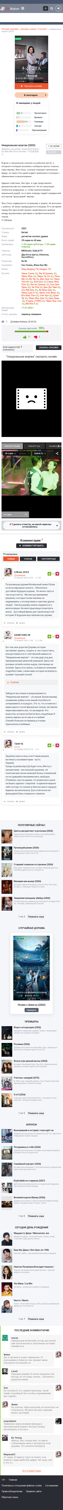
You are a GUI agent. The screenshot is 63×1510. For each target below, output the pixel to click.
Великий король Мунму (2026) (29, 1197)
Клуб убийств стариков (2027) (29, 1180)
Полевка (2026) (22, 1044)
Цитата (22, 623)
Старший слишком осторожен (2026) (33, 864)
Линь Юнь (27, 276)
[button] (45, 38)
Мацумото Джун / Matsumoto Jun (31, 1233)
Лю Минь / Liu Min (23, 1283)
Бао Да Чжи (50, 287)
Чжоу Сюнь (27, 273)
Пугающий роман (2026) (26, 847)
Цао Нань (54, 298)
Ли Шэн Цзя (45, 290)
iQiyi (23, 269)
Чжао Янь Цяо (36, 298)
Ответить (10, 623)
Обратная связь (10, 1497)
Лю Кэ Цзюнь (38, 284)
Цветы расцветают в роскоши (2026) (33, 831)
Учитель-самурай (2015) (26, 1078)
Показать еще (36, 916)
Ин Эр (32, 279)
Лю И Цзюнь (46, 273)
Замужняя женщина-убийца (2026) (32, 898)
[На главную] (10, 8)
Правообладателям (12, 1491)
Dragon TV (45, 269)
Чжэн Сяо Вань (47, 292)
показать (9, 349)
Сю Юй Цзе (27, 290)
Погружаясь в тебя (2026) (27, 1147)
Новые (11, 559)
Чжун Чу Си (43, 276)
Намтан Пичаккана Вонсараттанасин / (34, 1267)
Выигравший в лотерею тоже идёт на (34, 1130)
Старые (28, 559)
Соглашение (51, 1485)
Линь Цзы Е (28, 292)
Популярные (48, 559)
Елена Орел (21, 572)
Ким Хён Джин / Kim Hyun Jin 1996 (31, 1250)
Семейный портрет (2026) (27, 1164)
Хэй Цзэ (38, 281)
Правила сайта (33, 1491)
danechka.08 (22, 635)
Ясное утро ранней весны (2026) (30, 1061)
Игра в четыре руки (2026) (27, 1027)
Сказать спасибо (48, 347)
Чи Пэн (35, 287)
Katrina (23, 321)
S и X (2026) (20, 1094)
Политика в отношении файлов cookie (22, 1485)
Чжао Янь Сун (53, 301)
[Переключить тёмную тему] (45, 8)
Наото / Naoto (21, 1300)
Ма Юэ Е (30, 303)
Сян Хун (44, 295)
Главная (13, 1479)
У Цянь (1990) (33, 301)
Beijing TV (32, 269)
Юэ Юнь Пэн (28, 295)
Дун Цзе (45, 279)
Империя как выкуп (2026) (27, 881)
